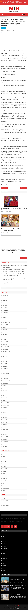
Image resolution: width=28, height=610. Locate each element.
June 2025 (5, 329)
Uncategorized (6, 488)
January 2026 (5, 312)
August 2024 (5, 354)
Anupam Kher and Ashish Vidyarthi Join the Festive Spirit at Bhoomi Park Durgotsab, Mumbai (14, 209)
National (8, 2)
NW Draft (4, 476)
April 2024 (5, 363)
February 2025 (5, 339)
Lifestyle (12, 2)
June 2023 (5, 388)
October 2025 (5, 320)
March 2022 (5, 424)
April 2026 (5, 305)
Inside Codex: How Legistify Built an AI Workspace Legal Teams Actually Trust (14, 278)
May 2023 (5, 390)
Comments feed (6, 503)
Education (24, 2)
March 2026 (5, 307)
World (4, 490)
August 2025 (5, 324)
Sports (4, 483)
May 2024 (5, 361)
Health (17, 4)
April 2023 (5, 393)
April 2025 (5, 334)
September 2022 (6, 410)
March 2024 (5, 366)
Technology (5, 485)
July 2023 (5, 385)
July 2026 (5, 298)
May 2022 (5, 419)
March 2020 (5, 439)
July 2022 (5, 414)
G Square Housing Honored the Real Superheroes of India (5, 187)
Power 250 (5, 478)
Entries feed (5, 500)
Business (4, 2)
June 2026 (5, 300)
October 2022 (5, 407)
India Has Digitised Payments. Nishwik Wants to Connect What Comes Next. (14, 283)
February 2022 (5, 427)
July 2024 (5, 356)
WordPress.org (6, 505)
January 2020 (5, 444)
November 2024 (6, 346)
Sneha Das (13, 30)
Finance (4, 461)
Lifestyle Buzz (6, 468)
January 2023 (5, 400)
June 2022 (5, 417)
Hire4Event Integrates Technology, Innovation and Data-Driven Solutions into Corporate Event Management (14, 270)
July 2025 (5, 327)
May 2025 (5, 332)
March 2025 (5, 337)
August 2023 (5, 383)
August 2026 (5, 295)
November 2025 (6, 317)
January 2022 (5, 429)
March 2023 (5, 395)
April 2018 (5, 446)
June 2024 (5, 358)
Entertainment (18, 2)
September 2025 (6, 322)
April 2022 (5, 422)
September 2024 (6, 351)
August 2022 (5, 412)
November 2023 (6, 375)
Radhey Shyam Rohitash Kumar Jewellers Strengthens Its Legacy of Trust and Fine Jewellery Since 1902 (15, 274)
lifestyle (7, 184)
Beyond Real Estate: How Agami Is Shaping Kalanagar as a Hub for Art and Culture (15, 266)
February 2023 (5, 397)
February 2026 (5, 310)
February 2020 (5, 441)
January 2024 (5, 371)
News (4, 473)
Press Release (12, 4)
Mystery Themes (18, 605)
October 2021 (5, 436)
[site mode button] (23, 14)
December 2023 (6, 373)
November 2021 (6, 434)
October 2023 (5, 378)
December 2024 (6, 344)
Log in (4, 498)
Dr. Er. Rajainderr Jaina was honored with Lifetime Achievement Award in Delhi (12, 229)
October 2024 (5, 349)
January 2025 (5, 341)
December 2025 (6, 315)
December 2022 (6, 402)
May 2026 (5, 302)
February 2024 (5, 368)
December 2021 (6, 431)
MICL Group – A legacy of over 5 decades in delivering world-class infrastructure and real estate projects (24, 187)
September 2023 (6, 380)
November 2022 (6, 405)
